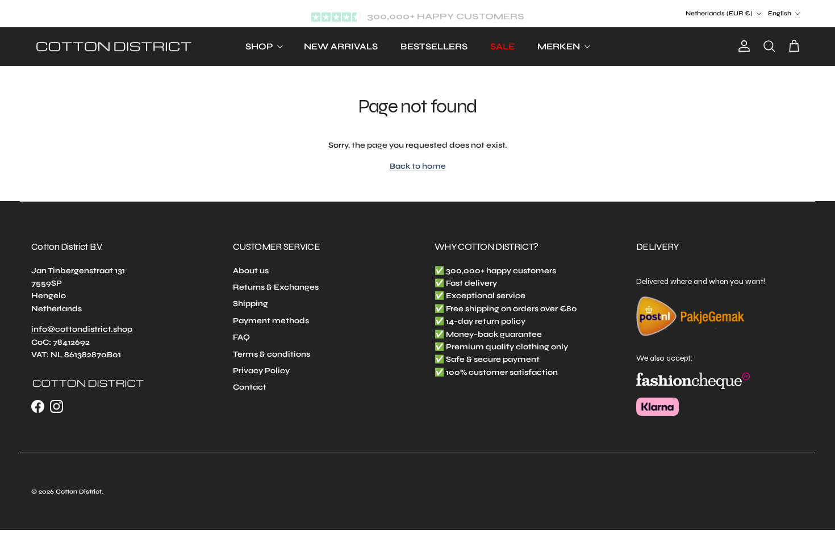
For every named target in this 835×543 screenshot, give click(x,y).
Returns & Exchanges (276, 287)
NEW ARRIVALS (341, 46)
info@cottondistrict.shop (81, 329)
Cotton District (79, 491)
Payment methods (271, 320)
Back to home (418, 166)
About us (251, 270)
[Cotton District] (113, 47)
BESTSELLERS (433, 46)
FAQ (241, 337)
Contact (249, 387)
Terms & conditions (271, 354)
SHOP (259, 46)
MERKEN (558, 46)
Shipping (250, 303)
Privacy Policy (261, 370)
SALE (502, 46)
